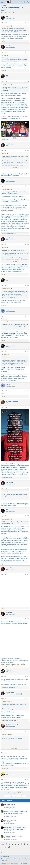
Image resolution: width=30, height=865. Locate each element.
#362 (28, 52)
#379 (28, 779)
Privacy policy (20, 859)
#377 (28, 698)
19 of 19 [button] (19, 793)
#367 (28, 285)
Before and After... (10, 804)
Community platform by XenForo (14, 863)
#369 (28, 351)
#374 (28, 574)
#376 (28, 676)
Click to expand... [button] (15, 167)
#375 (28, 619)
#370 (28, 390)
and (9, 233)
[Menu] (2, 2)
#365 (28, 186)
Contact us (3, 859)
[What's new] (24, 1)
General (14, 806)
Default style (5, 856)
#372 (28, 488)
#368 (28, 316)
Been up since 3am (10, 820)
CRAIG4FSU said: (6, 701)
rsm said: (4, 55)
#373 (28, 516)
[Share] (25, 23)
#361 (28, 22)
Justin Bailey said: (6, 26)
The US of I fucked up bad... (13, 836)
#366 (28, 244)
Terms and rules (12, 859)
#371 (28, 407)
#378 (28, 731)
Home (2, 860)
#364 (28, 150)
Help (26, 859)
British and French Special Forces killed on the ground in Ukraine (15, 828)
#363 (28, 81)
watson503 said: (6, 734)
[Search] (28, 1)
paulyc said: (5, 354)
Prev (14, 793)
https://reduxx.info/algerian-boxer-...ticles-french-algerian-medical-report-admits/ (13, 665)
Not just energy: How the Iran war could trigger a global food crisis (15, 812)
